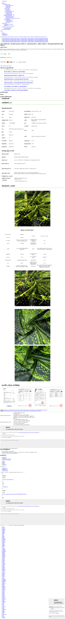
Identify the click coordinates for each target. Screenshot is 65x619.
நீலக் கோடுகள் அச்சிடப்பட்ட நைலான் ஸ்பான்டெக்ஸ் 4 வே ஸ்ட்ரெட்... (16, 79)
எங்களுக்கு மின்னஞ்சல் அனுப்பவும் (5, 65)
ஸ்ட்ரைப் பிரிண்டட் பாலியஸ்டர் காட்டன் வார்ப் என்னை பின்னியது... (16, 90)
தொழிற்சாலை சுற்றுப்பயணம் (8, 24)
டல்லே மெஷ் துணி (5, 468)
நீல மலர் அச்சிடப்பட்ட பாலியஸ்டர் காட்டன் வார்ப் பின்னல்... (15, 71)
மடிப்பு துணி (8, 22)
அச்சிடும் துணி (8, 20)
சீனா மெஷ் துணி (5, 34)
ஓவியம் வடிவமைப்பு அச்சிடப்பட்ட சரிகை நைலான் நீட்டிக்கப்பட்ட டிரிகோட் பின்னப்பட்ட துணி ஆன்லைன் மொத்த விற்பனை (22, 410)
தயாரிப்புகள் (4, 3)
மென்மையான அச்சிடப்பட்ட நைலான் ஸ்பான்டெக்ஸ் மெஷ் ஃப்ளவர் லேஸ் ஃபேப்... (18, 82)
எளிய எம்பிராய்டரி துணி (10, 16)
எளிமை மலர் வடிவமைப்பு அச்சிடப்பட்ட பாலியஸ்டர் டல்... (14, 75)
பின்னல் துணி (8, 6)
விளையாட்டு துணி (7, 4)
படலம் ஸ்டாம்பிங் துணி (9, 21)
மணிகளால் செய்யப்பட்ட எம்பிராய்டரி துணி (12, 18)
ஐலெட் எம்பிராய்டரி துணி (10, 17)
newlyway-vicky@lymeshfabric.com (11, 453)
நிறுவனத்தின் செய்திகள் (8, 27)
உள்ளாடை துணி (6, 8)
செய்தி (3, 26)
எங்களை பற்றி (4, 23)
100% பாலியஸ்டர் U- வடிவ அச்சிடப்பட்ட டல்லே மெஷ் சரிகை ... (16, 86)
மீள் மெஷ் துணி (8, 10)
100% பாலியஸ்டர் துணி (9, 5)
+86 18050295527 (5, 486)
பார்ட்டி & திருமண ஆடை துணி (9, 11)
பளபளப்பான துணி (9, 12)
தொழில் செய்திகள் (7, 28)
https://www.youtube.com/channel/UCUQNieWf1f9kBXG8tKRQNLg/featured (14, 494)
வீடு (2, 2)
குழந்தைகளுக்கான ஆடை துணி (9, 14)
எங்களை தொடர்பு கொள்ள (6, 29)
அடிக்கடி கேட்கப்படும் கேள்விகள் (9, 25)
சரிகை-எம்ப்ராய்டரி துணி (8, 15)
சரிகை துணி (8, 9)
